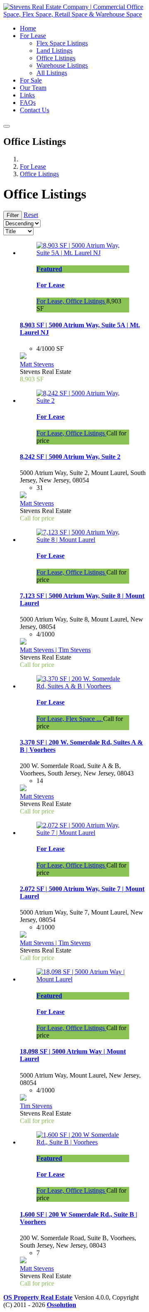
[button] (33, 35)
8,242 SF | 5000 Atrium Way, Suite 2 (70, 456)
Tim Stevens (36, 1105)
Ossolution (61, 1304)
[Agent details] (23, 356)
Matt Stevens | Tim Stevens (55, 649)
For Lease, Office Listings (71, 301)
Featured (49, 268)
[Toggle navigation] (6, 126)
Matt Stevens (37, 364)
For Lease (50, 284)
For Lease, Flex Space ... (69, 718)
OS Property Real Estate (37, 1297)
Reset (31, 214)
